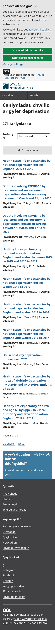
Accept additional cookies (27, 50)
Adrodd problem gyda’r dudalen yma (24, 472)
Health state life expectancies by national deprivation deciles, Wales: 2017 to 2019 (26, 283)
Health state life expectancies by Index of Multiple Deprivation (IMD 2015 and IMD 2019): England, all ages (27, 382)
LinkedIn (8, 580)
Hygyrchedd (10, 493)
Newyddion (10, 542)
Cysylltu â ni (10, 537)
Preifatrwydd (10, 504)
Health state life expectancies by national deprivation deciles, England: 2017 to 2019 (26, 165)
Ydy (36, 454)
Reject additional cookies (27, 57)
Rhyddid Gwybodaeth (16, 548)
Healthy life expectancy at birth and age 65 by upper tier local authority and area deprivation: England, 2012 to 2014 (26, 412)
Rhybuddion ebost (14, 596)
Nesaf (21, 443)
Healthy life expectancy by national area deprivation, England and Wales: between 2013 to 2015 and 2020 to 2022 (27, 255)
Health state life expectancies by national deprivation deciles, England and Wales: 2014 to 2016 (26, 308)
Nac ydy (45, 454)
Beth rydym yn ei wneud (18, 526)
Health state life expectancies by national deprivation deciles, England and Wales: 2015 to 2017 (26, 334)
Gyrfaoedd (9, 532)
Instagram (9, 570)
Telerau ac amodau (14, 509)
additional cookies (39, 29)
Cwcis (6, 499)
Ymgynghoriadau (13, 586)
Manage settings (13, 64)
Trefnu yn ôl (9, 136)
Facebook (8, 575)
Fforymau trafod (13, 591)
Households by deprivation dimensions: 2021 (22, 357)
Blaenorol (9, 443)
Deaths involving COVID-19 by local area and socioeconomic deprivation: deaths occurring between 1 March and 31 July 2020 (27, 192)
